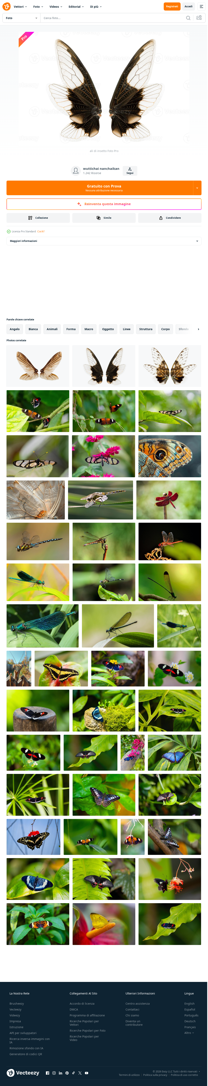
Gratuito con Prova (102, 188)
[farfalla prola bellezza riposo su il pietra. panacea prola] (104, 711)
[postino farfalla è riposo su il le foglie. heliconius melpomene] (170, 711)
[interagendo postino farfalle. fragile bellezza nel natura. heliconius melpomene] (104, 411)
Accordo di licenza (80, 1003)
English (187, 1003)
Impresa (15, 1021)
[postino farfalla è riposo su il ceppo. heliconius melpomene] (37, 711)
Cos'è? (40, 231)
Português (189, 1015)
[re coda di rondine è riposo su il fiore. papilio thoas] (61, 668)
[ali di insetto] (37, 366)
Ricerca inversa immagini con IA (26, 1040)
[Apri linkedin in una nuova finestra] (60, 1072)
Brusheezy (16, 1003)
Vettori (19, 7)
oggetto (108, 329)
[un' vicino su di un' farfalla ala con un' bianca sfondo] (35, 500)
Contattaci (130, 1009)
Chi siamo (130, 1015)
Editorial (74, 7)
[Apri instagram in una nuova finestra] (54, 1072)
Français (187, 1027)
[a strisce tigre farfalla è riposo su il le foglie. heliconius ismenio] (37, 924)
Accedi (186, 6)
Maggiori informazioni (23, 241)
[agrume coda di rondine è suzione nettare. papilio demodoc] (33, 837)
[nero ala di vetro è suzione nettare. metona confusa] (103, 456)
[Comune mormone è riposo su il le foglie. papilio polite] (90, 753)
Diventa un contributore (132, 1023)
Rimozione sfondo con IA (26, 1048)
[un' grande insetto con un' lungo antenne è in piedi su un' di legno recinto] (18, 668)
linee (126, 329)
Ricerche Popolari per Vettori (83, 1023)
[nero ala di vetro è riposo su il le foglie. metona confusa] (170, 411)
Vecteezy (15, 1009)
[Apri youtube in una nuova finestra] (86, 1072)
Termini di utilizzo (126, 1074)
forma (71, 329)
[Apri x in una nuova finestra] (80, 1072)
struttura (145, 329)
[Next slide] (191, 329)
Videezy (14, 1015)
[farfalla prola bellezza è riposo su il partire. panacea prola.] (37, 879)
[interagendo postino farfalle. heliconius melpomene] (37, 411)
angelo (15, 329)
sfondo (184, 329)
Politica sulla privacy (152, 1074)
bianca (33, 329)
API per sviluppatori (22, 1033)
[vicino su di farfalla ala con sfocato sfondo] (169, 456)
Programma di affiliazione (86, 1015)
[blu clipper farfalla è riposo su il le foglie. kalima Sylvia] (104, 795)
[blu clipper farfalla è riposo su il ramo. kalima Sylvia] (174, 837)
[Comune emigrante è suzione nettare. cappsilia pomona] (104, 924)
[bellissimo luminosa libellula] (179, 626)
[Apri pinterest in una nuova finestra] (67, 1072)
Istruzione (16, 1027)
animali (52, 329)
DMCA (72, 1009)
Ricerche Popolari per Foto (83, 1032)
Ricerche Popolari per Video (83, 1041)
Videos (54, 7)
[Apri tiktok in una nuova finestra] (73, 1072)
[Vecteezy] (6, 6)
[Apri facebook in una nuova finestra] (47, 1072)
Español (187, 1009)
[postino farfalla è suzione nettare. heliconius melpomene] (118, 668)
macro (88, 329)
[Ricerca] (185, 17)
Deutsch (187, 1021)
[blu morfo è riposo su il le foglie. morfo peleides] (174, 753)
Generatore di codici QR (25, 1054)
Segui (128, 173)
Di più (94, 7)
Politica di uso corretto (181, 1074)
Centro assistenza (136, 1003)
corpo (165, 329)
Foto (36, 7)
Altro (185, 1032)
